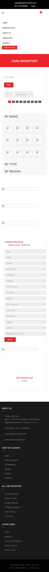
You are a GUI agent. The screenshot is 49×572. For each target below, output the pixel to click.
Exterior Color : (19, 245)
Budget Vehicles (11, 503)
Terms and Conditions (18, 568)
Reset (10, 339)
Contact (6, 43)
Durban (8, 473)
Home (5, 23)
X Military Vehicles (12, 507)
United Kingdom (11, 460)
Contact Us (34, 568)
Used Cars (9, 516)
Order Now (7, 38)
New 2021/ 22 (11, 511)
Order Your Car (11, 545)
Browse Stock (9, 28)
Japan (7, 455)
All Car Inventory (12, 494)
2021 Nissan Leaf (24, 377)
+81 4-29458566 (21, 6)
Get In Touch (10, 550)
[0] (40, 14)
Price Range (9, 77)
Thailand (8, 478)
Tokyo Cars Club (32, 565)
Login (33, 6)
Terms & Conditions (13, 541)
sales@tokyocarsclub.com (25, 3)
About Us (7, 33)
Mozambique (10, 464)
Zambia (8, 469)
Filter (9, 85)
